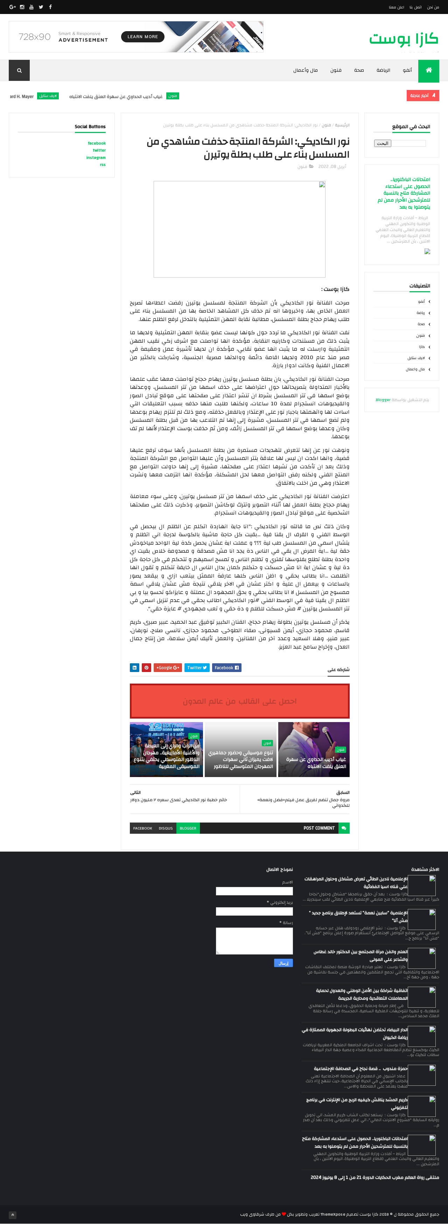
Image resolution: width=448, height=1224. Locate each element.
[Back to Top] (12, 1215)
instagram (96, 157)
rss (103, 164)
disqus (166, 828)
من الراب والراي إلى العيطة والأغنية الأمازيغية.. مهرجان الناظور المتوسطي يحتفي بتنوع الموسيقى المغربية (167, 756)
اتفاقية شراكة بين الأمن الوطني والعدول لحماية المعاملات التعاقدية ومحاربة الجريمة (362, 994)
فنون (336, 70)
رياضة (420, 312)
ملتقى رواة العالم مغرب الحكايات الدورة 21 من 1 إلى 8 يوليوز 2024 (375, 1177)
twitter (99, 150)
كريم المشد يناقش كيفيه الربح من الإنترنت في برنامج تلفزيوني (357, 1104)
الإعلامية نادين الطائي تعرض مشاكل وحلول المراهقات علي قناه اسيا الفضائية (356, 883)
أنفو (407, 70)
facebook (142, 828)
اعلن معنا (396, 7)
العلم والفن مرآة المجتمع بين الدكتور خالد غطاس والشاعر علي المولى (361, 955)
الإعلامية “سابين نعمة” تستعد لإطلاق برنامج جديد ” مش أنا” (358, 917)
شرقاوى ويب (252, 1214)
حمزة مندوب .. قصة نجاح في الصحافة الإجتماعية (361, 1068)
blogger (188, 828)
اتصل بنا (415, 7)
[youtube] (31, 7)
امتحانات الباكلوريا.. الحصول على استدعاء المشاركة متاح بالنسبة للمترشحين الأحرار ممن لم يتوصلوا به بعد (404, 193)
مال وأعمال (305, 70)
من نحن (433, 7)
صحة (359, 70)
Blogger (383, 400)
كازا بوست (404, 39)
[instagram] (22, 7)
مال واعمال (415, 369)
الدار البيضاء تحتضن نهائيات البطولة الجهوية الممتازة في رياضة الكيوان (355, 1034)
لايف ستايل (63, 95)
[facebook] (50, 7)
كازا (422, 346)
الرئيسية (342, 125)
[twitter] (41, 7)
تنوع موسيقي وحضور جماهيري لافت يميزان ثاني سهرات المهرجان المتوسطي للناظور (240, 759)
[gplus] (12, 7)
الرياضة (383, 70)
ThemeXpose (333, 1214)
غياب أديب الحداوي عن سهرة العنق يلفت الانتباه (131, 96)
